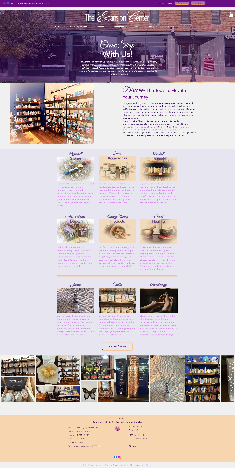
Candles (117, 284)
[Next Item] (229, 378)
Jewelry (75, 284)
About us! (133, 446)
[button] (231, 14)
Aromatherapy (158, 284)
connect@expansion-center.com (32, 3)
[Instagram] (4, 3)
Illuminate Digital (102, 465)
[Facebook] (8, 3)
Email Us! (133, 430)
